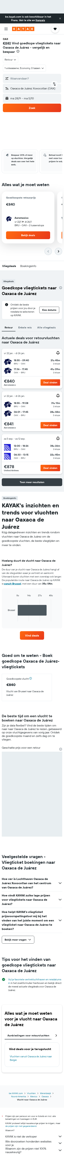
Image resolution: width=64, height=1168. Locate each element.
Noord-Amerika (18, 1096)
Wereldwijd (45, 1093)
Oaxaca (45, 1096)
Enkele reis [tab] (25, 327)
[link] (32, 635)
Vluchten (31, 1093)
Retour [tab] (9, 327)
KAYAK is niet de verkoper (21, 1136)
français (40, 20)
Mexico (33, 1096)
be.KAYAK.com (16, 1093)
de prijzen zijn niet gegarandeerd (20, 1126)
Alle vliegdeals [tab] (46, 327)
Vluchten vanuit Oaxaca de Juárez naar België (31, 1058)
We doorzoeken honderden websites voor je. (28, 1143)
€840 (7, 43)
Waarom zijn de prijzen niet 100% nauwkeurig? (25, 1150)
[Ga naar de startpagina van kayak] (23, 29)
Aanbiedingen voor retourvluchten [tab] (28, 1035)
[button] (60, 18)
